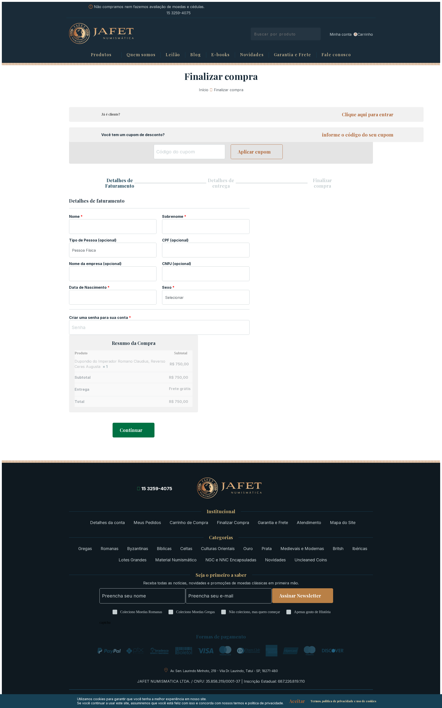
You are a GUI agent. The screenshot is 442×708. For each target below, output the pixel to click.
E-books (220, 54)
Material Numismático (176, 559)
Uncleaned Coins (310, 559)
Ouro (248, 548)
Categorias (221, 537)
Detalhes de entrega (221, 183)
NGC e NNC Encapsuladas (230, 559)
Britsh (338, 548)
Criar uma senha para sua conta (100, 317)
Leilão (173, 54)
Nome (76, 216)
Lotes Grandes (132, 559)
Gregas (85, 548)
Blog (195, 54)
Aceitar (297, 701)
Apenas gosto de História (312, 612)
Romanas (109, 548)
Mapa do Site (342, 522)
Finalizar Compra (233, 522)
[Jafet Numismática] (101, 43)
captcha (104, 622)
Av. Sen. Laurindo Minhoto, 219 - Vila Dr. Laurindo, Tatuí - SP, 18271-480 (224, 671)
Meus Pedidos (147, 522)
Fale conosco (336, 54)
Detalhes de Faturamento (119, 183)
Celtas (186, 548)
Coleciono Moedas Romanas (141, 612)
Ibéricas (359, 548)
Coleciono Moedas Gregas (195, 612)
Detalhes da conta (107, 522)
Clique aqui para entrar (367, 114)
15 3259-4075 (178, 13)
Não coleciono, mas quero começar (254, 612)
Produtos (101, 54)
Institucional (221, 511)
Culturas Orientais (218, 548)
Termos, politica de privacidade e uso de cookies (343, 701)
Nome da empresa (95, 263)
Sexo (168, 287)
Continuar (131, 430)
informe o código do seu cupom (357, 134)
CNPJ (176, 263)
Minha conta (341, 34)
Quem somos (141, 54)
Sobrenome (174, 216)
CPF (175, 240)
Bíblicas (164, 548)
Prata (267, 548)
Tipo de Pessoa (92, 240)
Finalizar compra (322, 183)
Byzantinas (137, 548)
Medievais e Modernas (302, 548)
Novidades (252, 54)
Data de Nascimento (89, 287)
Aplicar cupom (254, 152)
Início (203, 89)
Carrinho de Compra (189, 522)
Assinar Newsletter (300, 595)
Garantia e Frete (292, 54)
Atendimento (309, 522)
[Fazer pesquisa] (315, 34)
